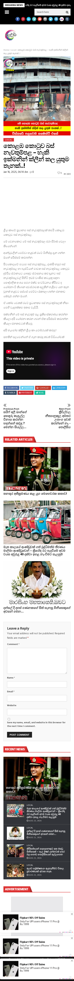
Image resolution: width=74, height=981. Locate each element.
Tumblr (11, 393)
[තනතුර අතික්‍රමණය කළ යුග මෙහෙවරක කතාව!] (37, 469)
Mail (41, 393)
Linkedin (61, 388)
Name (11, 678)
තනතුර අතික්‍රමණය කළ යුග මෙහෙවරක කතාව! (35, 493)
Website (11, 705)
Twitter (28, 388)
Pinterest (26, 393)
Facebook (12, 388)
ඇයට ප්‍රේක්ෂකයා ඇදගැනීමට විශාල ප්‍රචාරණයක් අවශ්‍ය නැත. (45, 870)
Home (6, 50)
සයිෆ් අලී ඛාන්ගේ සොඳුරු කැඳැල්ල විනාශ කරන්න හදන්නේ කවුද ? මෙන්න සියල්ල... (15, 418)
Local (13, 50)
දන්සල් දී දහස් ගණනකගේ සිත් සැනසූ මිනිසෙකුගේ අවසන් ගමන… (37, 609)
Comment (13, 644)
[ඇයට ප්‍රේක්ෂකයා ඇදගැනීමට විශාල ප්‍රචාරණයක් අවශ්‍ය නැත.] (15, 870)
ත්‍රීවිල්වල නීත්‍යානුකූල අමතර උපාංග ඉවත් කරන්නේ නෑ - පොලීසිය (58, 418)
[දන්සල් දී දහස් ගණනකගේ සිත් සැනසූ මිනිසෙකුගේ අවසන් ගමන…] (37, 583)
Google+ (45, 388)
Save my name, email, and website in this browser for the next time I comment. (36, 724)
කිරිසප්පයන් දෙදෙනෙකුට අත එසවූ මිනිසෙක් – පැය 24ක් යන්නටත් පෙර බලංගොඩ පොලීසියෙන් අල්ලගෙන (46, 851)
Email (10, 692)
